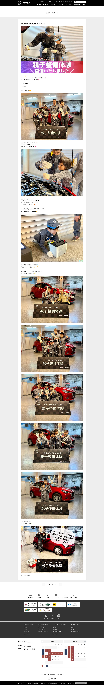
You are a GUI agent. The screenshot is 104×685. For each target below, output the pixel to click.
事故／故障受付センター (57, 631)
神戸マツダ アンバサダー (75, 631)
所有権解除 (42, 1)
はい (76, 683)
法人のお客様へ (69, 4)
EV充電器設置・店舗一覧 (43, 631)
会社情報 (72, 627)
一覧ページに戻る (52, 584)
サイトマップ (43, 674)
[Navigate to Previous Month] (42, 641)
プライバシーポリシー (51, 674)
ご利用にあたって (60, 674)
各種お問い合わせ (76, 4)
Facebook (46, 618)
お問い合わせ (55, 634)
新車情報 (46, 4)
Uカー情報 (53, 4)
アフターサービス (60, 4)
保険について (26, 631)
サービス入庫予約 (49, 1)
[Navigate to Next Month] (85, 641)
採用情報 (83, 4)
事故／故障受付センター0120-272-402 (64, 1)
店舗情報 (40, 4)
